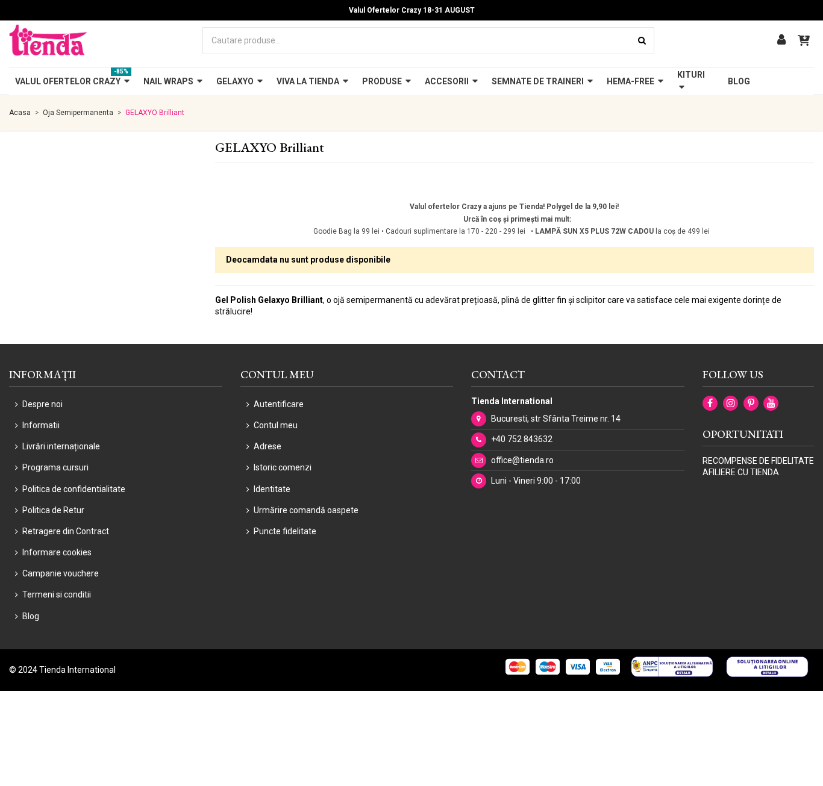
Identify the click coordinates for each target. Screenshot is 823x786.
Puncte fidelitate (285, 531)
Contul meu (276, 425)
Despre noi (42, 404)
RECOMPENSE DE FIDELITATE (758, 461)
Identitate (272, 489)
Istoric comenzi (282, 467)
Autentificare (279, 404)
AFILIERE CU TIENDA (741, 472)
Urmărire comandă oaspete (306, 510)
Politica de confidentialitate (73, 489)
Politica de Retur (53, 510)
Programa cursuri (55, 467)
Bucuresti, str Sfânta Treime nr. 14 (556, 418)
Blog (30, 616)
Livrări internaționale (61, 446)
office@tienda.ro (522, 460)
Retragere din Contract (65, 531)
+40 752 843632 (521, 439)
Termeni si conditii (56, 594)
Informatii (41, 425)
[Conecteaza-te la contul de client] (781, 41)
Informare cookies (57, 552)
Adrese (267, 446)
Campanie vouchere (60, 573)
